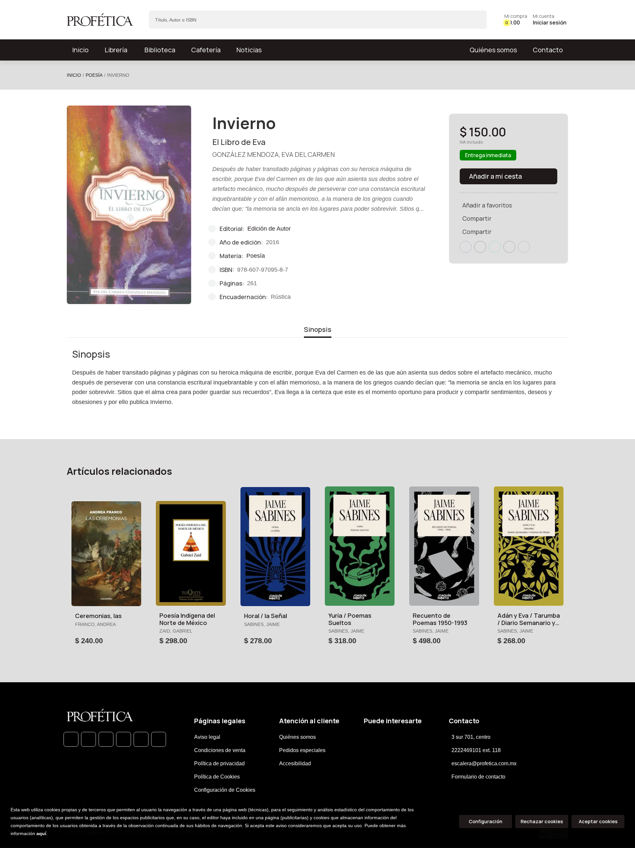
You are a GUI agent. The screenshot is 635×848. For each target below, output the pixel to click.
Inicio (74, 75)
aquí (41, 833)
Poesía (94, 75)
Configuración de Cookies (224, 790)
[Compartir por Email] (509, 247)
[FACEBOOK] (88, 739)
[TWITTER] (106, 739)
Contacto (548, 49)
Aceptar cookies (598, 821)
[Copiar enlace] (524, 247)
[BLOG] (141, 739)
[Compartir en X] (480, 247)
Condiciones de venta (219, 750)
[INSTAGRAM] (123, 739)
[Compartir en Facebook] (466, 247)
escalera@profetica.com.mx (484, 763)
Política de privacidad (219, 763)
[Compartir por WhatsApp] (495, 247)
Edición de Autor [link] (269, 228)
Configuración (485, 821)
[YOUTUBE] (158, 739)
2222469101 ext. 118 (476, 750)
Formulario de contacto (478, 777)
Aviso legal (207, 737)
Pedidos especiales (302, 750)
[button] (516, 20)
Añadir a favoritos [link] (487, 205)
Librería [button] (116, 49)
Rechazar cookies (542, 821)
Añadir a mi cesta (495, 176)
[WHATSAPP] (71, 739)
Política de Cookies (217, 777)
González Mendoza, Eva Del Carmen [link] (273, 154)
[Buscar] (476, 20)
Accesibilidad (295, 763)
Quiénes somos (493, 49)
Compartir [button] (476, 218)
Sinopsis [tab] (317, 329)
